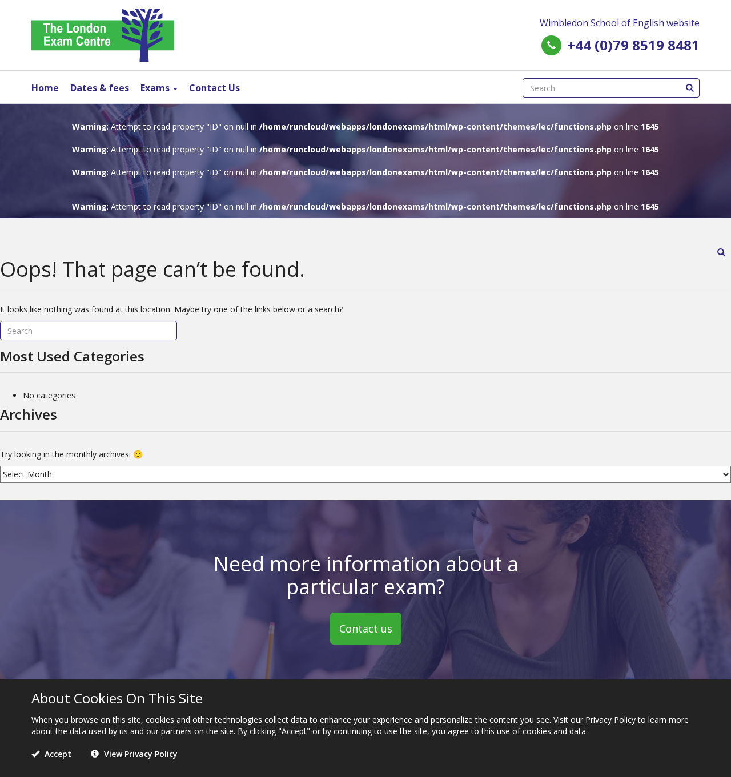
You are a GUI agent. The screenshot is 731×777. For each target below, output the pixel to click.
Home (45, 88)
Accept (56, 753)
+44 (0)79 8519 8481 (633, 44)
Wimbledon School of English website (620, 23)
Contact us (365, 628)
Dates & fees (99, 88)
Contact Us (214, 88)
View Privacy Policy (140, 753)
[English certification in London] (102, 34)
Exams (156, 88)
